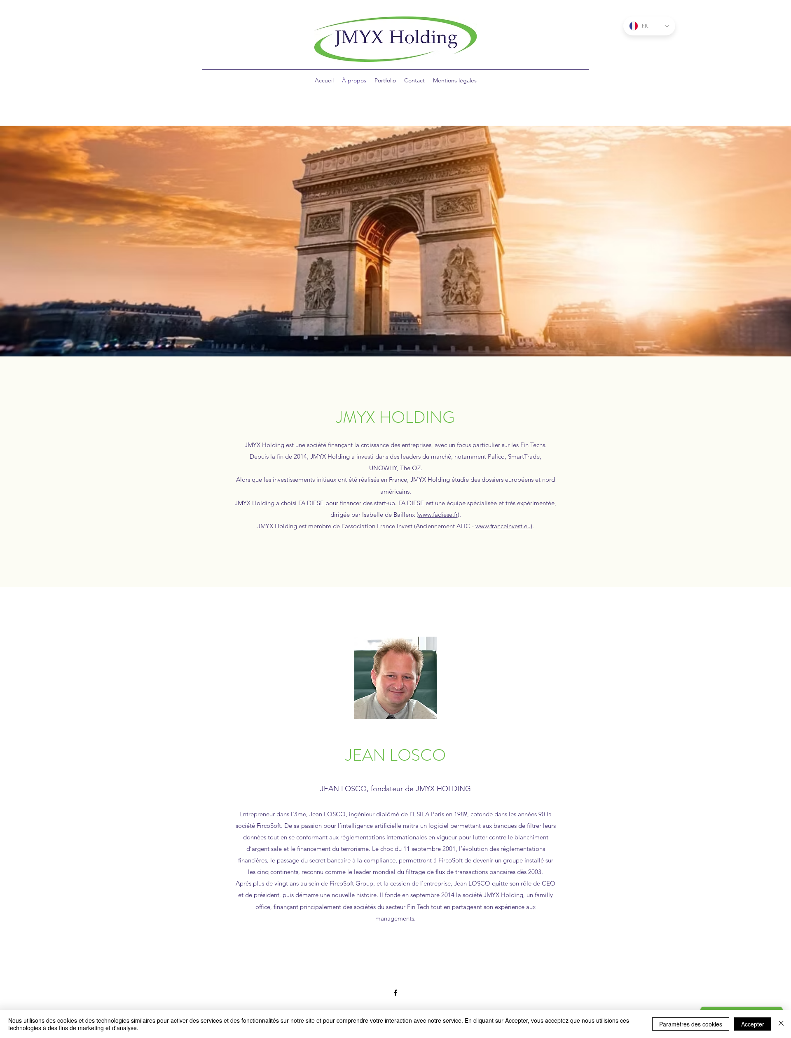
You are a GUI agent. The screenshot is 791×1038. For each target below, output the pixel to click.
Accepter (752, 1024)
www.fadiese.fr (438, 514)
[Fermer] (781, 1024)
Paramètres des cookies (690, 1024)
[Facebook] (395, 993)
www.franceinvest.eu (503, 526)
